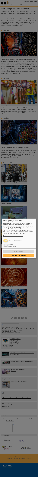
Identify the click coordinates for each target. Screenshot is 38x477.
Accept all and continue (18, 255)
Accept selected (18, 251)
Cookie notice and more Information (13, 236)
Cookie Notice (17, 226)
